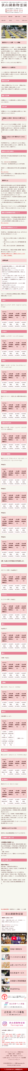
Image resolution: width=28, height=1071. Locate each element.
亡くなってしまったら (11, 1052)
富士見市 (7, 1036)
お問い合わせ (6, 1057)
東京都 (3, 1040)
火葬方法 (18, 1053)
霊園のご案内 (11, 1053)
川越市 (3, 1036)
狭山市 (10, 1034)
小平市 (16, 1042)
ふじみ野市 (18, 1034)
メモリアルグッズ (15, 1057)
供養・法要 (9, 1055)
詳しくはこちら (4, 171)
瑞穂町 (21, 1044)
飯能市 (18, 1036)
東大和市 (21, 1042)
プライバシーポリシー (14, 1059)
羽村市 (17, 1044)
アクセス (20, 1055)
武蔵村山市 (6, 1044)
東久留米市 (8, 1042)
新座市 (11, 1036)
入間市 (7, 1034)
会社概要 (23, 1057)
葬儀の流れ (20, 1052)
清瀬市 (3, 1042)
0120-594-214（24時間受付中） (14, 1069)
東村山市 (12, 1042)
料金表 (15, 1055)
